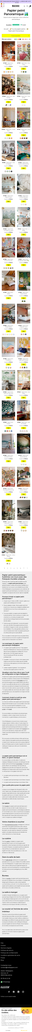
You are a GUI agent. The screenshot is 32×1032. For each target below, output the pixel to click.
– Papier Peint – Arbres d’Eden (8, 555)
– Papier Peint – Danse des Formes (8, 522)
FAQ (2, 943)
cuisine (8, 841)
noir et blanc (19, 764)
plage (10, 709)
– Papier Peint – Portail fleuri (8, 130)
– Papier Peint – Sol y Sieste (23, 392)
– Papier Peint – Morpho (8, 423)
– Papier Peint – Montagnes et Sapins (8, 229)
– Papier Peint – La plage (23, 229)
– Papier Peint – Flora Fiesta (23, 63)
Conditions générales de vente (10, 955)
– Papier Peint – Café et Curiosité (23, 423)
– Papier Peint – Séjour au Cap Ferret (8, 392)
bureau (9, 878)
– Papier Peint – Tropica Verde (24, 293)
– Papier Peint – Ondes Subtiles (8, 326)
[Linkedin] (18, 992)
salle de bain (9, 860)
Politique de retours (7, 950)
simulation (20, 680)
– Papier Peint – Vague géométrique (23, 359)
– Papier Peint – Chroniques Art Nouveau (8, 489)
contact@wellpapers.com (9, 967)
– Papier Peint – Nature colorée (24, 489)
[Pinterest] (14, 992)
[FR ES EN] (2, 1)
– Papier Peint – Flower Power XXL (8, 260)
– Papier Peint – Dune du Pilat (23, 97)
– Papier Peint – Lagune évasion (8, 196)
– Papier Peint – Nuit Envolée (8, 97)
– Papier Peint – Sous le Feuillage (8, 163)
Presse (3, 958)
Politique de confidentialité (9, 953)
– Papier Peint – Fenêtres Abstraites (23, 196)
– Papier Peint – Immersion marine (8, 456)
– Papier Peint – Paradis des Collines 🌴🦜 (23, 260)
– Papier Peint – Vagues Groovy (8, 63)
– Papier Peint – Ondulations (8, 359)
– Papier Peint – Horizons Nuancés (24, 522)
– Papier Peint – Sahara (8, 293)
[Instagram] (23, 992)
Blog (2, 960)
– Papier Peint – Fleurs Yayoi (23, 130)
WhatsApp (6, 982)
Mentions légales (6, 948)
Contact (3, 945)
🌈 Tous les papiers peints (17, 29)
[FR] (2, 1)
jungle (3, 709)
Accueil (6, 29)
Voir (8, 68)
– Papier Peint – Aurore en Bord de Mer (23, 163)
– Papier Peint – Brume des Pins (24, 456)
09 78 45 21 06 (5, 978)
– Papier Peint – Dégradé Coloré (24, 326)
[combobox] (16, 35)
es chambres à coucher (11, 824)
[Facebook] (9, 992)
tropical (24, 728)
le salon (7, 806)
